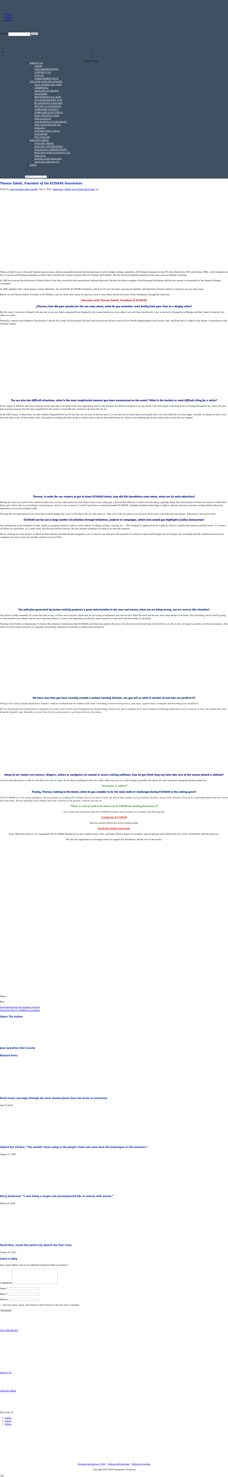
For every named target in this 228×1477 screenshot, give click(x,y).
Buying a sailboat (47, 106)
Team (38, 66)
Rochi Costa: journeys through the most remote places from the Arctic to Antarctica (53, 1098)
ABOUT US (6, 1372)
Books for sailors (48, 158)
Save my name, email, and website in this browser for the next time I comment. (41, 1305)
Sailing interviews (48, 146)
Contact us (42, 72)
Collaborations (46, 69)
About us (36, 63)
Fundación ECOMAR (114, 817)
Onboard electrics (48, 112)
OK (2, 1476)
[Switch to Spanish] (35, 171)
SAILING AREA (8, 1390)
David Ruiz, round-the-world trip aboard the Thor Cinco (36, 1245)
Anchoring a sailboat (50, 121)
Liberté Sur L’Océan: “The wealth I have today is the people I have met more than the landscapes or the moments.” (73, 1147)
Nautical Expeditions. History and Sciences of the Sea (52, 152)
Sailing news (44, 143)
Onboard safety (46, 109)
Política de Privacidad (118, 1464)
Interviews (58, 189)
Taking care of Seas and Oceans (79, 189)
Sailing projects (46, 161)
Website (4, 1299)
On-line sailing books (46, 81)
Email (4, 1294)
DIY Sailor (42, 137)
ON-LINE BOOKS (9, 1330)
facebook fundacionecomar (114, 828)
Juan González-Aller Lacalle (24, 189)
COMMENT (6, 1283)
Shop (33, 164)
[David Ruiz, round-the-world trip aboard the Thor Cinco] (26, 1237)
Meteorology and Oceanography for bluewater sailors (48, 100)
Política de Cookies (141, 1464)
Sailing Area (39, 140)
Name (3, 1288)
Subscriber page (46, 78)
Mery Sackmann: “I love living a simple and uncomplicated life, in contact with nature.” (56, 1196)
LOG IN (39, 75)
